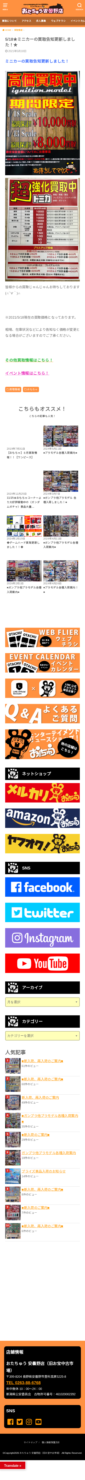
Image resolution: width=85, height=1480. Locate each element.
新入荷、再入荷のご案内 (40, 1097)
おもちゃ (32, 389)
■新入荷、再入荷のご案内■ (42, 1061)
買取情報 (14, 389)
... (39, 1461)
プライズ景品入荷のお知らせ (44, 1171)
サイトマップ (30, 1442)
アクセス (26, 21)
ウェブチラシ (58, 21)
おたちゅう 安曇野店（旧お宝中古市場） (40, 1453)
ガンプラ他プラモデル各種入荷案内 (49, 1153)
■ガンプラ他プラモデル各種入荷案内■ (50, 1118)
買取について (9, 21)
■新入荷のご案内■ (36, 1135)
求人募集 (41, 21)
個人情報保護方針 (51, 1442)
